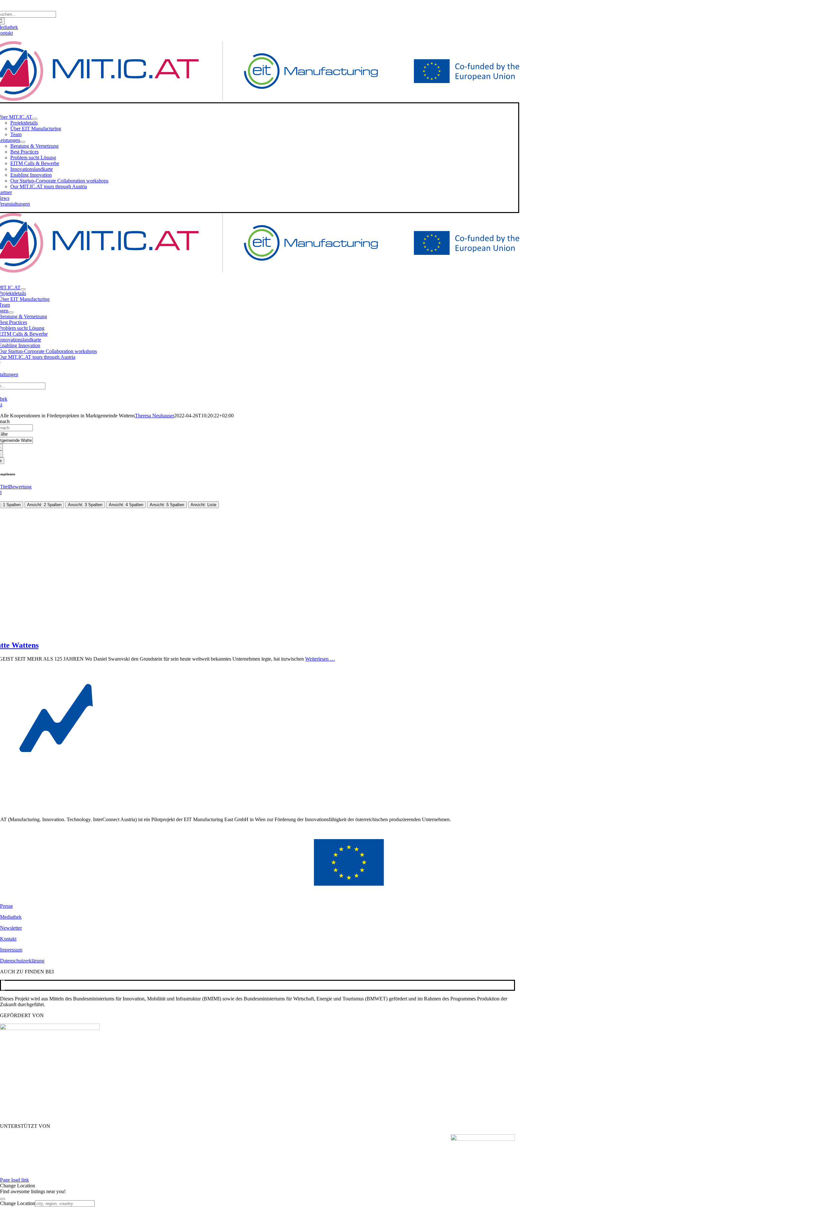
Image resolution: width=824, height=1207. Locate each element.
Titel (4, 486)
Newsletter (11, 928)
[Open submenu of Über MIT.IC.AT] (34, 119)
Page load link (14, 1180)
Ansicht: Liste (203, 504)
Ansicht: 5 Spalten (167, 504)
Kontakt (8, 939)
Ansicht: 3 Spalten (85, 504)
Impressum (11, 949)
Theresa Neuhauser (154, 415)
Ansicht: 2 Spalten (44, 504)
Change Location (17, 1203)
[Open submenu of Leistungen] (22, 142)
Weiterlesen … (320, 659)
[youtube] (2, 985)
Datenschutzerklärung (22, 960)
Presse (6, 906)
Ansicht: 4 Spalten (126, 504)
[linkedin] (4, 985)
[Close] (2, 1199)
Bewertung (20, 486)
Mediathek (11, 917)
